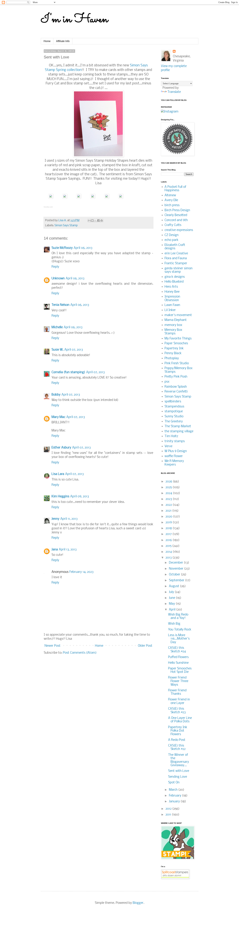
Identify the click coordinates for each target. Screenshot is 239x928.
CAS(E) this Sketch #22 (177, 747)
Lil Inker (170, 310)
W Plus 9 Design (176, 451)
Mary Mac (58, 417)
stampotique (174, 411)
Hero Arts (171, 286)
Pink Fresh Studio (177, 363)
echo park (171, 240)
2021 (169, 510)
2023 (169, 499)
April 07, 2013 (73, 349)
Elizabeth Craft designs (175, 246)
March (173, 789)
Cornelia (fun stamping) (68, 372)
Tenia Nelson (60, 305)
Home (47, 41)
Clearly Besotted (176, 215)
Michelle (57, 327)
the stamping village (179, 431)
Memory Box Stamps (173, 331)
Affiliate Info (63, 41)
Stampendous (174, 406)
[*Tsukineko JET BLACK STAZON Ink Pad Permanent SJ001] (106, 197)
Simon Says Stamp (66, 225)
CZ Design (172, 235)
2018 (169, 528)
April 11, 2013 (69, 519)
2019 (169, 522)
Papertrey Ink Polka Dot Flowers (177, 731)
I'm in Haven (74, 19)
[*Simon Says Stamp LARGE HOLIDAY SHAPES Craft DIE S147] (64, 197)
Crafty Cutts (173, 225)
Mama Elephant (176, 320)
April (172, 609)
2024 (169, 493)
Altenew (170, 195)
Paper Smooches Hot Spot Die (180, 670)
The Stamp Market (178, 426)
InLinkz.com (48, 207)
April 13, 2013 (68, 549)
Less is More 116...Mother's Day (179, 639)
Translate (174, 92)
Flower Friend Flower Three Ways (178, 681)
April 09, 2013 (79, 496)
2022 (169, 505)
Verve (168, 446)
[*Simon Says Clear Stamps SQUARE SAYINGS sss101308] (92, 197)
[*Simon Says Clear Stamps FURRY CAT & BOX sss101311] (50, 197)
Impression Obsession (172, 298)
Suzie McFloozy (62, 248)
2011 (169, 814)
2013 (169, 557)
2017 (169, 534)
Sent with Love (178, 771)
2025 (169, 487)
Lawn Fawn (172, 305)
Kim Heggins (60, 496)
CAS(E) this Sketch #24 (177, 649)
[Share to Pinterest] (101, 220)
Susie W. (57, 349)
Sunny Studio (174, 416)
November (176, 568)
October (175, 574)
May (172, 603)
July (172, 592)
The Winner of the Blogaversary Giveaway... (178, 760)
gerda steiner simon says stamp (179, 270)
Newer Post (52, 646)
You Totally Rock (179, 629)
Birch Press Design (177, 210)
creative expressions (179, 230)
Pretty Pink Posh (176, 376)
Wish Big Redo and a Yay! (178, 616)
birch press (172, 205)
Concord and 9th (176, 220)
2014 (169, 552)
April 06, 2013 (83, 248)
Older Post (145, 646)
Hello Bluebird (174, 281)
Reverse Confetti (176, 391)
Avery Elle (171, 200)
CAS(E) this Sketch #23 (177, 710)
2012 (169, 808)
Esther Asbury (61, 447)
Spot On (173, 782)
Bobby (56, 394)
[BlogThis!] (92, 220)
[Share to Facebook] (98, 220)
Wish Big (174, 623)
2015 (169, 546)
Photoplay (172, 358)
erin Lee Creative (176, 253)
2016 (169, 540)
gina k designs (175, 277)
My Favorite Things (178, 338)
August (174, 586)
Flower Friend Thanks (177, 692)
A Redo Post (176, 740)
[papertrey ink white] (120, 197)
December (176, 562)
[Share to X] (95, 220)
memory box (173, 325)
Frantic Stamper (176, 263)
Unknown (58, 278)
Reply (55, 266)
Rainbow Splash (176, 386)
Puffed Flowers (178, 657)
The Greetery (174, 421)
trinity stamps (175, 441)
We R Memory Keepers (174, 463)
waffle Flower (174, 456)
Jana (55, 549)
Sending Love (177, 777)
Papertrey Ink (174, 348)
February (175, 795)
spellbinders (173, 401)
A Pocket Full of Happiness (175, 188)
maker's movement (178, 315)
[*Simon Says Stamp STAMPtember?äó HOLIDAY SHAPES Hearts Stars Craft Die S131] (78, 197)
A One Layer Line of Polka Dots (180, 719)
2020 (169, 516)
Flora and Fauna (176, 258)
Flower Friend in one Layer (179, 701)
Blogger (138, 903)
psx (167, 381)
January (175, 801)
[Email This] (89, 220)
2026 (169, 481)
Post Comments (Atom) (80, 652)
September (177, 580)
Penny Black (173, 353)
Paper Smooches (176, 343)
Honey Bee (172, 291)
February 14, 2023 (81, 572)
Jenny (55, 519)
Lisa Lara (58, 474)
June (172, 598)
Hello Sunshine (178, 663)
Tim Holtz (171, 436)
